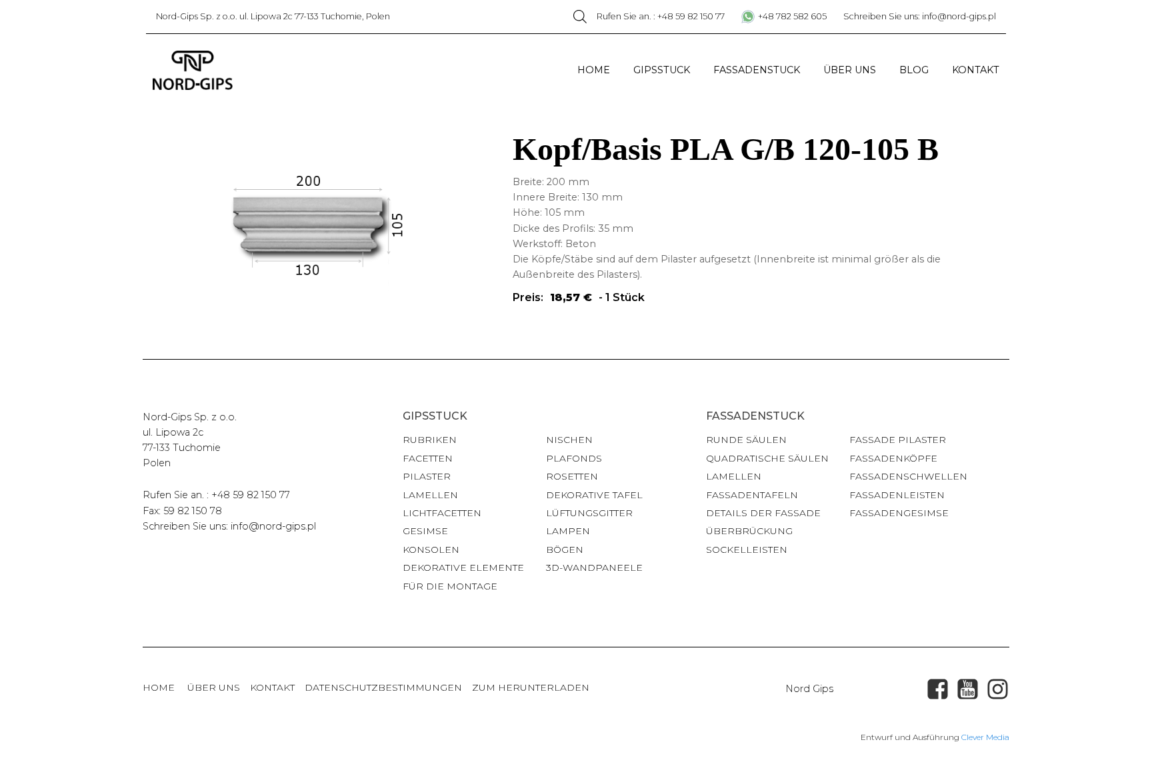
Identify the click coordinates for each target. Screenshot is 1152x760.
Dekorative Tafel (594, 495)
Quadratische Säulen (767, 458)
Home (593, 70)
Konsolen (431, 550)
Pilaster (427, 476)
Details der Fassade (763, 513)
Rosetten (572, 476)
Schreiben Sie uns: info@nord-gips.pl (919, 16)
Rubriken (430, 440)
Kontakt (975, 70)
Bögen (564, 550)
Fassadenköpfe (893, 458)
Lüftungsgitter (589, 513)
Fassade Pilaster (897, 440)
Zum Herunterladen (530, 687)
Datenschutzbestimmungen (383, 687)
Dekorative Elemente (463, 567)
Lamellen (430, 495)
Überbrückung (749, 531)
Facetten (428, 458)
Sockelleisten (746, 550)
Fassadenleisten (897, 495)
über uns (213, 687)
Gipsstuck (661, 70)
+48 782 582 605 (792, 16)
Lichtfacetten (442, 513)
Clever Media (985, 737)
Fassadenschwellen (908, 476)
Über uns (849, 70)
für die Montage (450, 586)
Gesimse (425, 531)
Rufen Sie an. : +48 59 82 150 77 (661, 16)
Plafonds (574, 458)
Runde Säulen (746, 440)
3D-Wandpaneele (594, 567)
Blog (914, 70)
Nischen (569, 440)
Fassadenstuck (756, 70)
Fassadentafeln (752, 495)
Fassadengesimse (899, 513)
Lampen (568, 531)
